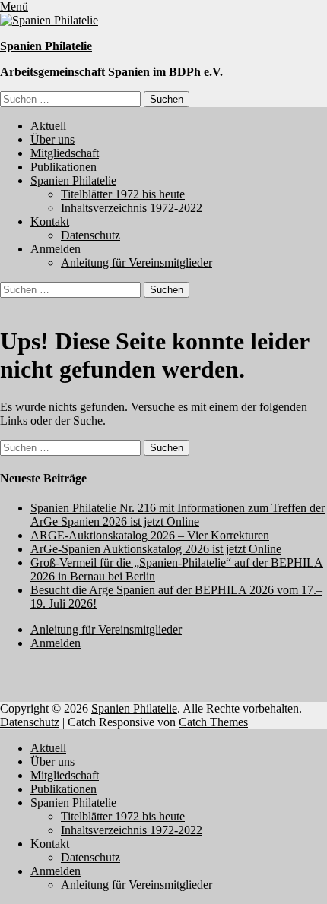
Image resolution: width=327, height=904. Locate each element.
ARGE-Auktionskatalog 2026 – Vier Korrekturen (149, 535)
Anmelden (55, 248)
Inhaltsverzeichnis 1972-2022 (131, 207)
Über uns (52, 139)
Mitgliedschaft (64, 153)
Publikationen (63, 166)
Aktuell (48, 125)
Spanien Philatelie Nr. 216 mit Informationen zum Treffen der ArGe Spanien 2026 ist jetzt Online (177, 514)
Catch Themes (213, 722)
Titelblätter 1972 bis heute (123, 194)
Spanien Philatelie (46, 46)
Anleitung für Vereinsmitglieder (136, 262)
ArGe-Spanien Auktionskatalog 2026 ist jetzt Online (155, 548)
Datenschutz (90, 235)
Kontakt (49, 221)
